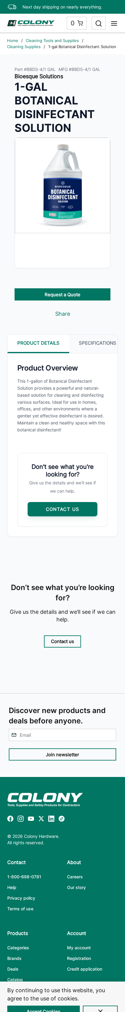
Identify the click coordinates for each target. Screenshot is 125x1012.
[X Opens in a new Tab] (41, 820)
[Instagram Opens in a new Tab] (21, 820)
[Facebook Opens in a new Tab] (10, 820)
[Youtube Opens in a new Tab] (31, 820)
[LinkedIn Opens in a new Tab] (51, 820)
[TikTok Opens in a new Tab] (62, 820)
